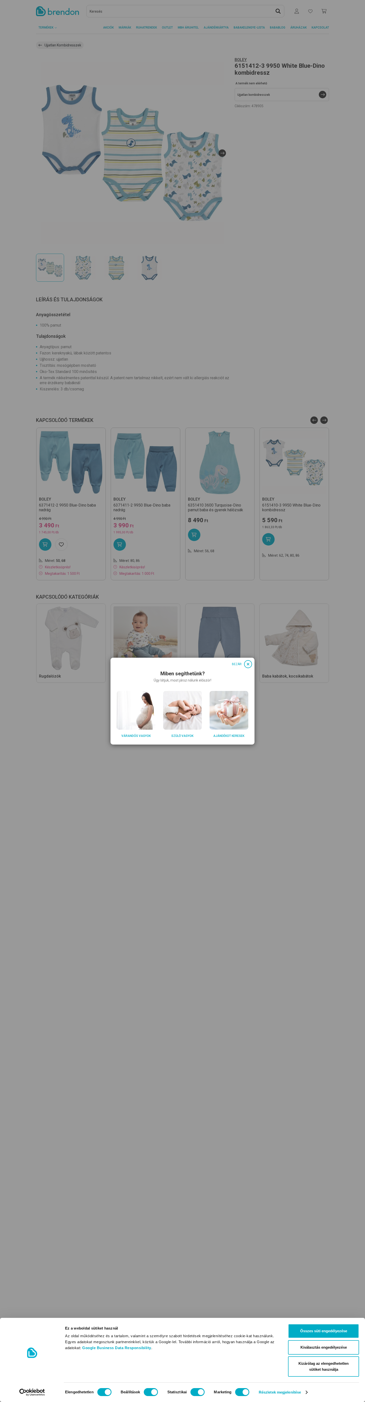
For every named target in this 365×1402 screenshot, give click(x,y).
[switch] (151, 1392)
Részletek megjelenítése (280, 1392)
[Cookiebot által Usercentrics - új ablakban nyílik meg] (32, 1392)
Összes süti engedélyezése (323, 1331)
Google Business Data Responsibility (116, 1348)
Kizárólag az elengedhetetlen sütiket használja (323, 1366)
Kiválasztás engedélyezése (323, 1347)
